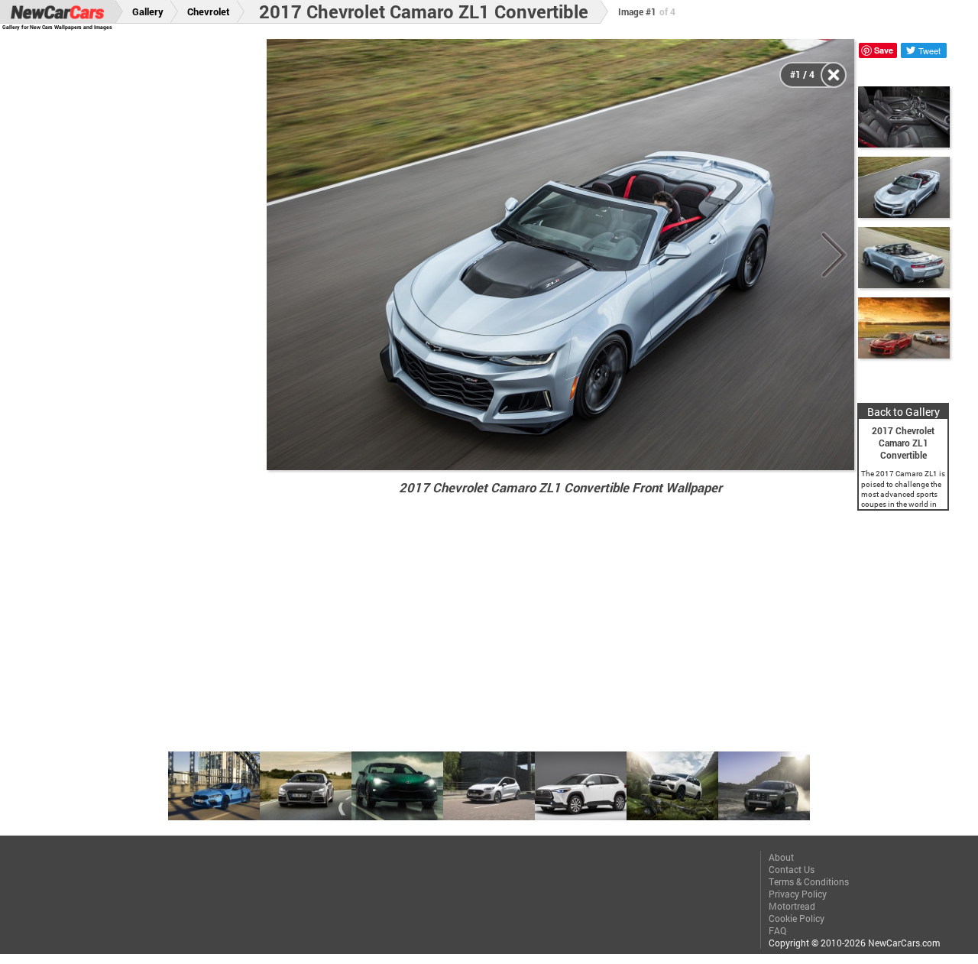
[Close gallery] (834, 75)
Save (883, 50)
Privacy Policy (798, 894)
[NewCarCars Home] (57, 12)
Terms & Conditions (809, 881)
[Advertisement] (142, 268)
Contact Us (791, 869)
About (781, 857)
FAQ (777, 930)
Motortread (792, 906)
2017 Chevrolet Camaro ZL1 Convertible (423, 11)
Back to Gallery (903, 411)
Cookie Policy (796, 918)
